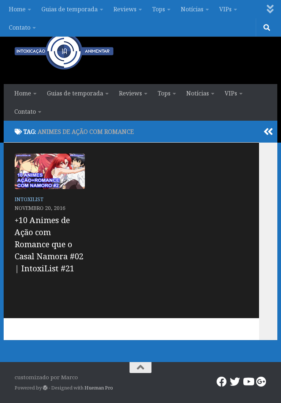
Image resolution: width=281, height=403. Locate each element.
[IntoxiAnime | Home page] (64, 51)
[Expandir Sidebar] (268, 132)
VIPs (225, 9)
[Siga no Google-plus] (261, 382)
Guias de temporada (69, 9)
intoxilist (29, 199)
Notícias (192, 9)
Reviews (124, 9)
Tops (158, 9)
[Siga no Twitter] (235, 382)
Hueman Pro (99, 387)
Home (17, 9)
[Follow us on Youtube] (248, 382)
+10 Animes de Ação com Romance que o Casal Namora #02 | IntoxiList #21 (49, 244)
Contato (19, 27)
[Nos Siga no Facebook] (222, 382)
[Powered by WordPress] (45, 387)
